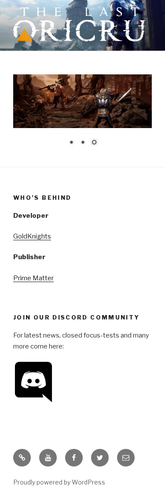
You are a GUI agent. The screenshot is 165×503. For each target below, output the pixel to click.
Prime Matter (33, 278)
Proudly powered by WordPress (59, 482)
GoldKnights (32, 236)
